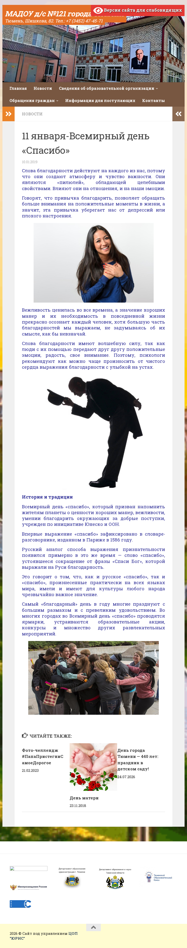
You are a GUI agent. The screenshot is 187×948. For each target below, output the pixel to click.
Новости (43, 88)
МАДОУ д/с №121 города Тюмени (64, 13)
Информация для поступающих (100, 100)
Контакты (153, 100)
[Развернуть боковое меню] (8, 114)
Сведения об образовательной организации (106, 88)
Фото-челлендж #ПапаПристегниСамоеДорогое (42, 756)
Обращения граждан (32, 100)
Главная (18, 88)
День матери (84, 798)
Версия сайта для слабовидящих (142, 10)
